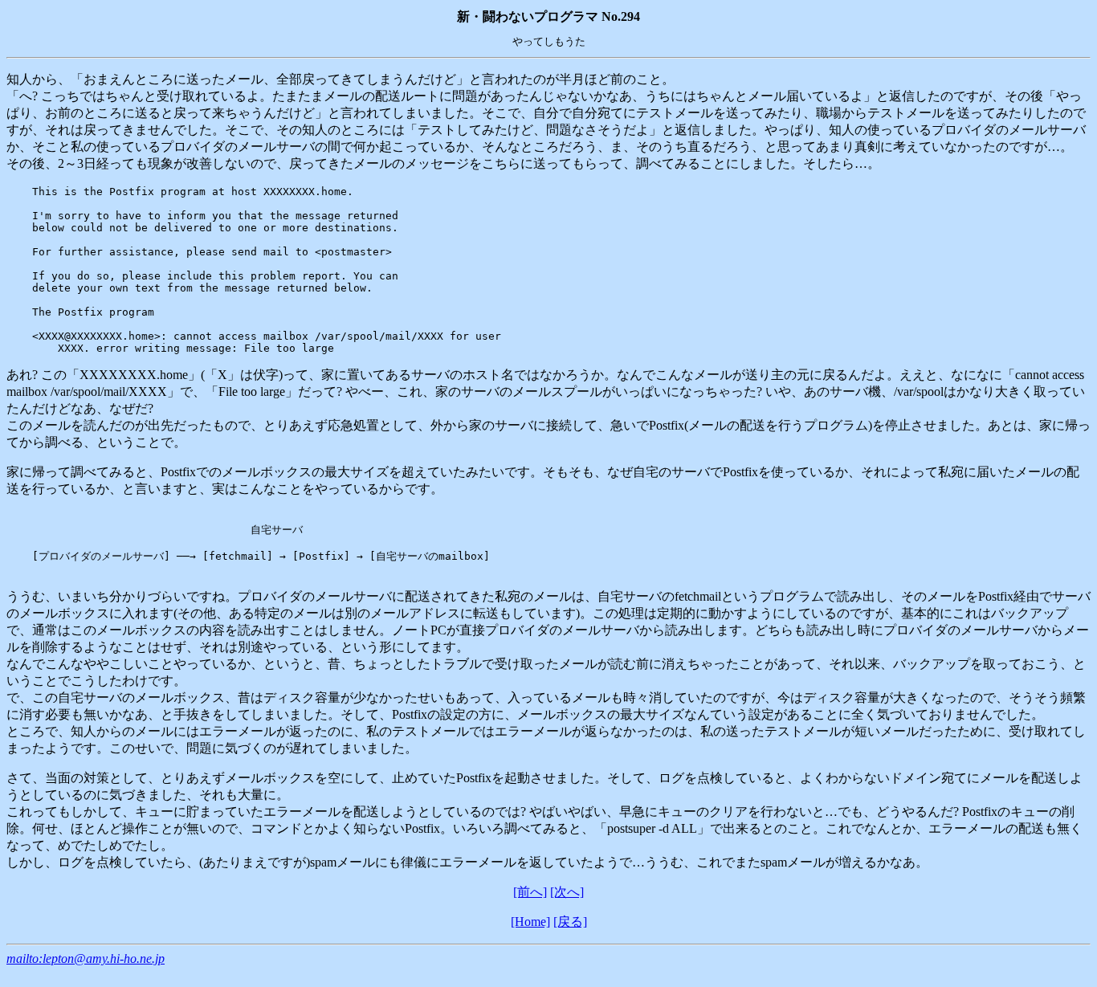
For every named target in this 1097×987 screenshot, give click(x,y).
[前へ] (530, 892)
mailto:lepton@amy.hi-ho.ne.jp (85, 958)
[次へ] (567, 892)
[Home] (530, 921)
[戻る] (570, 921)
